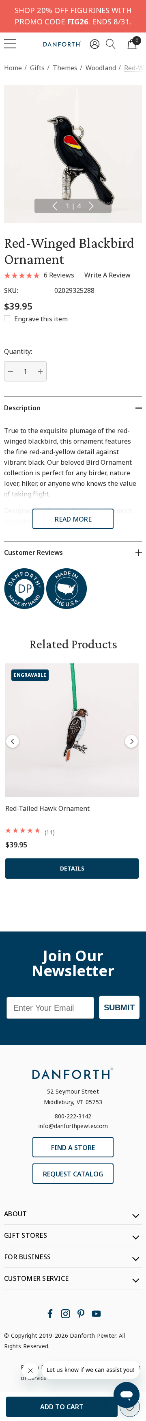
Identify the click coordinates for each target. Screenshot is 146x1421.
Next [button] (91, 205)
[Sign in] (95, 43)
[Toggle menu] (10, 44)
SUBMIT (119, 1007)
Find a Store (73, 1147)
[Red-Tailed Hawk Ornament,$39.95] (72, 730)
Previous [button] (54, 205)
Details (72, 868)
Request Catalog (73, 1174)
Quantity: (18, 351)
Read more (73, 519)
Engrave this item (41, 318)
